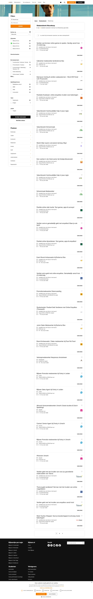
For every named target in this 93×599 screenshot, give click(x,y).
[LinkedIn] (49, 545)
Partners (30, 579)
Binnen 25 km (16, 43)
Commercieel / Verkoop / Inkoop (20, 62)
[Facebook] (60, 545)
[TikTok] (57, 545)
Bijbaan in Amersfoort (14, 557)
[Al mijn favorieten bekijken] (61, 2)
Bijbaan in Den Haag (13, 560)
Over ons (34, 2)
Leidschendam (14, 157)
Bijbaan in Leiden (12, 552)
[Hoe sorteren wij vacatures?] (29, 32)
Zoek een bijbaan (13, 571)
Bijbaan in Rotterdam (13, 547)
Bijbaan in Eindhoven (13, 563)
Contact (39, 2)
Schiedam (13, 160)
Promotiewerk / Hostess (18, 64)
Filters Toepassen (20, 117)
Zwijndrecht (13, 153)
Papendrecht (14, 164)
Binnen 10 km (16, 40)
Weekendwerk (42, 21)
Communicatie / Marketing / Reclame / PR (19, 68)
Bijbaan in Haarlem (13, 555)
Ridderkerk (13, 142)
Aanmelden (11, 569)
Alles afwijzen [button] (52, 594)
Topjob (14, 110)
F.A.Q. (29, 545)
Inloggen (80, 2)
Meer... (12, 76)
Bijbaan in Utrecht (13, 550)
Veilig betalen (31, 576)
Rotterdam (13, 132)
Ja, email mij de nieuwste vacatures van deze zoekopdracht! (54, 35)
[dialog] (46, 590)
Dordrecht (13, 139)
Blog (44, 2)
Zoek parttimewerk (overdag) (15, 576)
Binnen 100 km (16, 48)
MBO (14, 87)
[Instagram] (51, 545)
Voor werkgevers (26, 2)
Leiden (12, 135)
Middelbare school (17, 84)
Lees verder (62, 586)
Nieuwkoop (50, 21)
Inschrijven (71, 2)
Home (36, 21)
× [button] (91, 582)
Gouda (12, 146)
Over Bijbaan (31, 550)
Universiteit (15, 92)
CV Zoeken (30, 571)
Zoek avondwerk (12, 574)
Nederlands (15, 100)
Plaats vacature (31, 574)
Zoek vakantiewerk (13, 579)
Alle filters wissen (20, 120)
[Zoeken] (64, 2)
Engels (14, 102)
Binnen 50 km (16, 46)
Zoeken (20, 26)
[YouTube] (54, 545)
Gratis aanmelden (32, 569)
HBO (14, 89)
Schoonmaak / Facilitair (18, 74)
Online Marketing (17, 71)
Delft (12, 150)
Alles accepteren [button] (41, 594)
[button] (46, 588)
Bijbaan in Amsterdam (14, 545)
